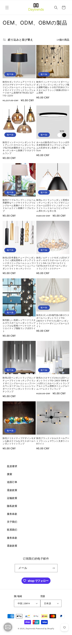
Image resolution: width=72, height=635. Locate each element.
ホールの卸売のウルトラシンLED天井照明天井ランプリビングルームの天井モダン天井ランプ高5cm (52, 146)
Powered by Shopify (45, 628)
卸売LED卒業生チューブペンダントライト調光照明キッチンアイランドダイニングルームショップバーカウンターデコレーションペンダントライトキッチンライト (19, 263)
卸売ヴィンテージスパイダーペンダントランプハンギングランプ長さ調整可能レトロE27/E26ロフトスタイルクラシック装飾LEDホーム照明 (52, 87)
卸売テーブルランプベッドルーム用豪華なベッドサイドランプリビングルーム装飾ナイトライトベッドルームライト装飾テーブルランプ (19, 205)
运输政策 (12, 498)
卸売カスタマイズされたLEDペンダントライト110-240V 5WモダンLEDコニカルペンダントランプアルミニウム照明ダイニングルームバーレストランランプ (52, 383)
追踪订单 (12, 482)
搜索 (9, 474)
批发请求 (12, 466)
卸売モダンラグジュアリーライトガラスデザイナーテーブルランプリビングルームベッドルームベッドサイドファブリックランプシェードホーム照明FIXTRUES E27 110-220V (19, 89)
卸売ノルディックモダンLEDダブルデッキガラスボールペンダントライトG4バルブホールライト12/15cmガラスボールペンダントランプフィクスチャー (52, 263)
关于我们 (12, 521)
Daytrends (30, 628)
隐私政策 (12, 506)
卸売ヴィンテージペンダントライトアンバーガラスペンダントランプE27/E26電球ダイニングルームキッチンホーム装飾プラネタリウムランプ (19, 148)
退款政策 (12, 490)
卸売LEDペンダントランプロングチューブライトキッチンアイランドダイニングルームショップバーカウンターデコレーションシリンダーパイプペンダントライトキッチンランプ (19, 384)
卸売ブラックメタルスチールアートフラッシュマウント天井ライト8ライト (52, 441)
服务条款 (12, 513)
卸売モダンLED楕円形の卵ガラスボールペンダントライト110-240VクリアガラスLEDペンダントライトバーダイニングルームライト (52, 320)
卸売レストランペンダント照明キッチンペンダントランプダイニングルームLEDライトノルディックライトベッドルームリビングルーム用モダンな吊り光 (52, 205)
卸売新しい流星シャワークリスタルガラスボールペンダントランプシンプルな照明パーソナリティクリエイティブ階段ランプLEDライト (19, 325)
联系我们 (12, 529)
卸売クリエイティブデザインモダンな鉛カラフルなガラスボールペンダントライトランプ (19, 441)
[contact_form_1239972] (7, 627)
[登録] (53, 568)
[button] (7, 7)
